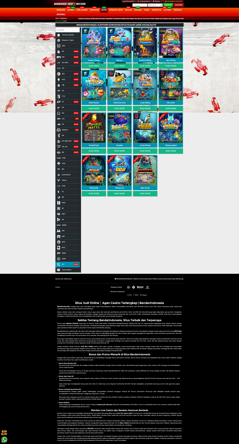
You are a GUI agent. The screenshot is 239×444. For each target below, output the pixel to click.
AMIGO (65, 130)
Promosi (178, 10)
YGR (63, 186)
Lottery (167, 10)
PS (63, 107)
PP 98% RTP (67, 141)
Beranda (61, 10)
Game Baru (66, 270)
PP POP (65, 63)
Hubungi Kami (145, 1)
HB (63, 85)
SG (63, 113)
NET (63, 214)
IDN (63, 46)
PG (63, 68)
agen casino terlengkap (87, 391)
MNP (64, 253)
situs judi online (69, 358)
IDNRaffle (156, 10)
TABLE (146, 10)
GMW (64, 225)
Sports (71, 10)
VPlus (64, 180)
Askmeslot (66, 175)
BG (63, 169)
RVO (63, 203)
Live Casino (82, 10)
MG (63, 74)
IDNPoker (94, 10)
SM (63, 57)
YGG (63, 163)
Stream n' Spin (68, 40)
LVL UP (64, 147)
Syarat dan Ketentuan (63, 279)
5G (63, 91)
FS (63, 124)
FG (63, 264)
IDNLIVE (128, 10)
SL (63, 191)
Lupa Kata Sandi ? (129, 1)
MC (63, 231)
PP (63, 51)
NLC (63, 79)
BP (63, 197)
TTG (63, 96)
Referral (61, 14)
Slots (104, 10)
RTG (63, 247)
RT (63, 208)
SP (63, 219)
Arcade (138, 10)
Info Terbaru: (61, 18)
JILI (63, 119)
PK (63, 135)
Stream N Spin (116, 10)
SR (63, 152)
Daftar (178, 5)
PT (63, 102)
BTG (63, 242)
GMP (64, 259)
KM (63, 236)
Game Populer (68, 35)
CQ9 (63, 158)
